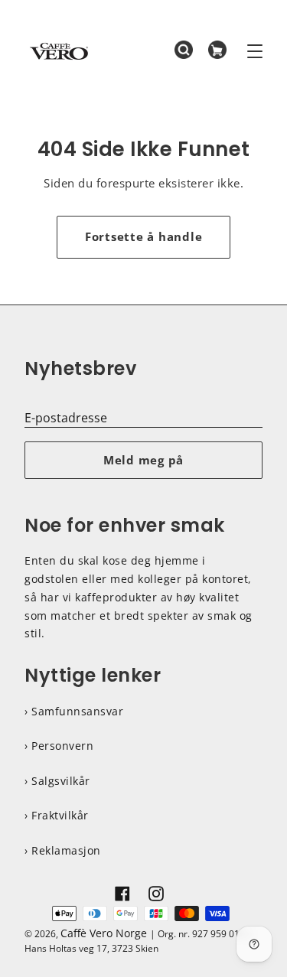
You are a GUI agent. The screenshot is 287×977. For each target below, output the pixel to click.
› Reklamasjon (62, 850)
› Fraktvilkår (56, 815)
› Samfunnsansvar (73, 711)
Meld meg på (143, 459)
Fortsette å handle (144, 236)
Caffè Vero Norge (103, 933)
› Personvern (58, 745)
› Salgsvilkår (57, 780)
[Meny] (255, 51)
